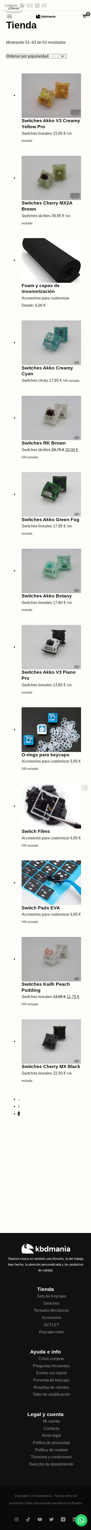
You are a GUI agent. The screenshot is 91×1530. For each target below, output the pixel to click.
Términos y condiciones (51, 1457)
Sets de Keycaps (51, 1296)
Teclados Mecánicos (51, 1310)
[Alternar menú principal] (9, 16)
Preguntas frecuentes (51, 1366)
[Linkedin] (75, 1519)
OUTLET (51, 1325)
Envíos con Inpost (51, 1373)
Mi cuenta (51, 1421)
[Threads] (63, 1519)
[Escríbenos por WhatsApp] (81, 1520)
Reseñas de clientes (51, 1387)
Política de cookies (51, 1450)
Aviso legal (51, 1435)
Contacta (51, 1428)
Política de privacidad (51, 1443)
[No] (84, 787)
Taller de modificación (51, 1394)
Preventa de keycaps (51, 1380)
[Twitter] (51, 1519)
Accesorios (51, 1318)
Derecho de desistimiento (51, 1464)
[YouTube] (40, 1519)
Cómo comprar (51, 1359)
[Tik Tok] (28, 1519)
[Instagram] (16, 1519)
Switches (51, 1303)
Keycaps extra (51, 1332)
